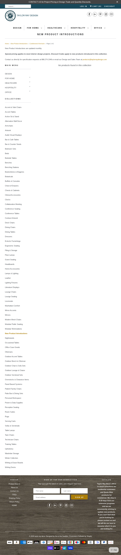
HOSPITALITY (78, 27)
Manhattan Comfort (12, 306)
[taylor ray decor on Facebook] (89, 14)
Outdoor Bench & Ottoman (15, 361)
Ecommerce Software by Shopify (80, 536)
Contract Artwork (11, 218)
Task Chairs (9, 435)
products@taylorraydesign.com (95, 59)
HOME (14, 505)
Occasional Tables (12, 343)
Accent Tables (10, 112)
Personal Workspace (13, 398)
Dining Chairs (10, 227)
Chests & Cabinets (12, 190)
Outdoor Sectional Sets (14, 375)
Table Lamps (10, 430)
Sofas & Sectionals (12, 426)
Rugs (7, 416)
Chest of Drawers (12, 186)
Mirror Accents (10, 310)
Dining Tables (10, 232)
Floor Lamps (10, 255)
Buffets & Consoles (12, 181)
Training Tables (10, 444)
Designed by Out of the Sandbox (57, 536)
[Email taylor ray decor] (111, 14)
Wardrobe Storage (12, 453)
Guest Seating (10, 260)
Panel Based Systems (13, 384)
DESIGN (17, 27)
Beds (7, 153)
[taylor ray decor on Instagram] (106, 14)
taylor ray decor (40, 536)
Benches (8, 163)
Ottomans (9, 352)
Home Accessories (12, 269)
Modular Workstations (13, 329)
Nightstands (9, 338)
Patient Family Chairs (13, 389)
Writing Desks (10, 467)
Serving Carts (10, 421)
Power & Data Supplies (14, 403)
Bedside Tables (11, 158)
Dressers (8, 236)
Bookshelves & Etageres (14, 172)
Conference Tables (12, 213)
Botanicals (9, 176)
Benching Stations (12, 167)
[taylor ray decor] (21, 16)
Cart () (96, 6)
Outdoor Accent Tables (13, 356)
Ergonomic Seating (12, 246)
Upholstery (9, 449)
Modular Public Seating (14, 324)
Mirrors (8, 315)
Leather (8, 278)
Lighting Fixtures (11, 283)
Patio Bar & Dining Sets (14, 393)
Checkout (109, 6)
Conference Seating (12, 209)
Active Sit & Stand (12, 116)
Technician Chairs (12, 440)
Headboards (9, 264)
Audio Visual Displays (13, 135)
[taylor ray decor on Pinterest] (100, 14)
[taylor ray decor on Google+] (95, 14)
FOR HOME (33, 27)
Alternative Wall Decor (13, 121)
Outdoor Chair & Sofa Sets (15, 366)
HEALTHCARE (55, 27)
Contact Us (14, 491)
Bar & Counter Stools (13, 144)
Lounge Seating (11, 296)
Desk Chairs (10, 223)
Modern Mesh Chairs (13, 320)
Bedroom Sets (10, 149)
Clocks (7, 200)
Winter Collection (11, 458)
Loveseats (9, 301)
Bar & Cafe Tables (12, 140)
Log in (83, 6)
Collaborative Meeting (13, 204)
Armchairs (9, 126)
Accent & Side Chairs (13, 107)
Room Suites (10, 412)
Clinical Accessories (13, 195)
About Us (14, 487)
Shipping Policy (14, 498)
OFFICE (98, 27)
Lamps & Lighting (11, 273)
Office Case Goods (12, 347)
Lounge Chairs (10, 292)
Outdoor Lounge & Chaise (15, 370)
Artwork (8, 130)
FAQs (14, 494)
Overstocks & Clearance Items (17, 380)
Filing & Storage (11, 250)
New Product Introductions (60, 34)
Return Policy (14, 502)
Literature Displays (12, 287)
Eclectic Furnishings (13, 241)
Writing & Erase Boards (14, 463)
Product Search (14, 484)
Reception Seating (12, 407)
